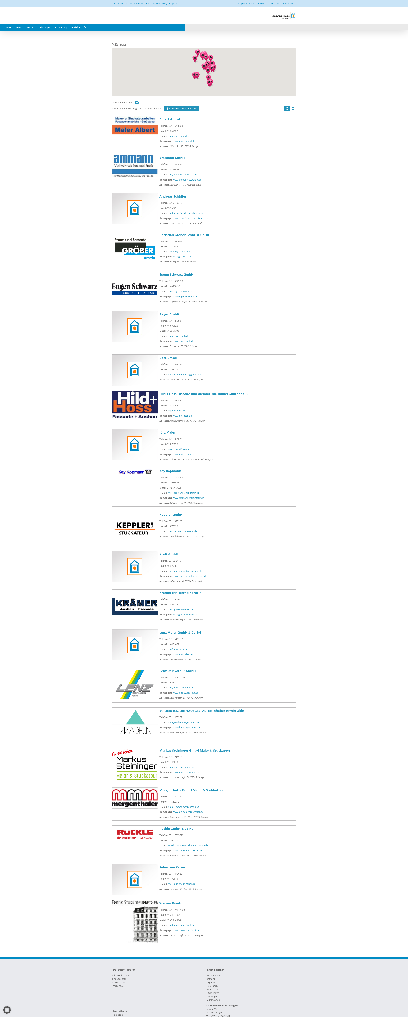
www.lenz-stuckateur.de (185, 692)
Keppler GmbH (170, 514)
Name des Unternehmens (183, 108)
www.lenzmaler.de (183, 654)
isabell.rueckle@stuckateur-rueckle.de (187, 845)
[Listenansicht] (287, 108)
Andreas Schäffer (172, 196)
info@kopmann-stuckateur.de (183, 492)
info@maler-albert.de (178, 136)
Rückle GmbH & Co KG (176, 828)
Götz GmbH (168, 358)
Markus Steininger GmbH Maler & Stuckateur (195, 750)
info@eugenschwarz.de (179, 291)
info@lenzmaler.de (177, 649)
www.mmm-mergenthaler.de (188, 811)
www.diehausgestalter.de (186, 727)
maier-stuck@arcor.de (179, 449)
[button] (85, 27)
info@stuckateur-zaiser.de (181, 883)
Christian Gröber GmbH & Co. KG (184, 235)
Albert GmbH (169, 119)
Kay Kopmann (170, 471)
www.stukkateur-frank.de (186, 930)
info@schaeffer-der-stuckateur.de (185, 213)
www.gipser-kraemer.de (185, 614)
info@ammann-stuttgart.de (182, 174)
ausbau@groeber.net (178, 251)
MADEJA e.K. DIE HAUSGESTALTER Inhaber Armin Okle (201, 711)
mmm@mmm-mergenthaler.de (184, 806)
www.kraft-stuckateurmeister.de (190, 576)
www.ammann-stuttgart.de (187, 179)
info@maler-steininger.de (181, 767)
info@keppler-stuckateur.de (182, 531)
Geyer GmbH (169, 314)
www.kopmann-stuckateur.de (188, 497)
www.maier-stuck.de (183, 454)
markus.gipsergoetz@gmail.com (184, 374)
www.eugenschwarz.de (185, 296)
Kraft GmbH (168, 554)
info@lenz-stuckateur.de (180, 687)
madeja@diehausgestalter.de (183, 722)
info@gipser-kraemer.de (180, 609)
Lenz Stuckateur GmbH (177, 671)
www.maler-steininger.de (186, 772)
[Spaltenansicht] (293, 108)
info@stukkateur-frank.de (181, 925)
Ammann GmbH (172, 158)
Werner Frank (170, 903)
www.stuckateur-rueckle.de (187, 850)
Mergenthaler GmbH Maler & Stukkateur (191, 790)
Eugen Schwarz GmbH (176, 274)
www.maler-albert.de (184, 141)
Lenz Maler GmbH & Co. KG (180, 632)
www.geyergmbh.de (183, 341)
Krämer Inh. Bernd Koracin (180, 593)
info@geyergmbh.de (178, 335)
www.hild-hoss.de (182, 415)
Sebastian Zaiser (172, 867)
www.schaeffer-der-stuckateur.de (190, 218)
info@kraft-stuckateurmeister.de (184, 570)
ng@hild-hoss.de (176, 410)
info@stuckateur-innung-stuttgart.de (162, 3)
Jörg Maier (167, 432)
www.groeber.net (182, 256)
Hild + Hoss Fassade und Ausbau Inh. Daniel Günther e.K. (204, 394)
